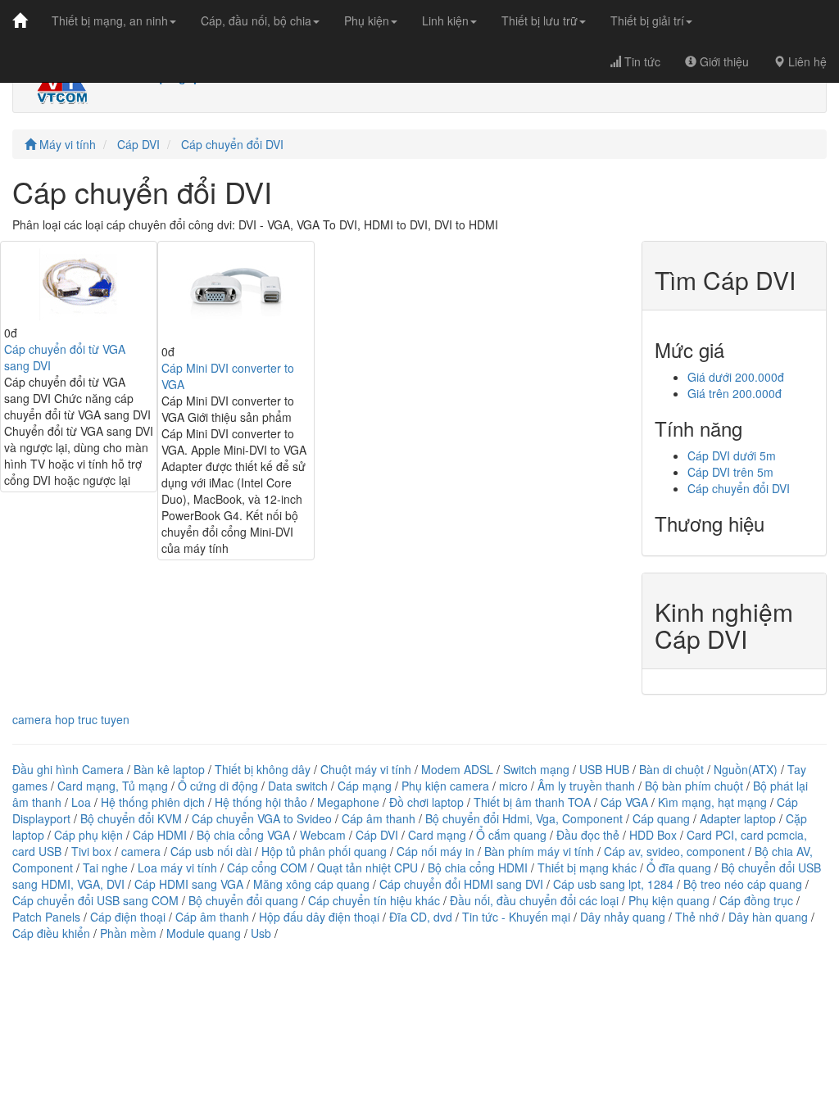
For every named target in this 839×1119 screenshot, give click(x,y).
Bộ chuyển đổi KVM (131, 818)
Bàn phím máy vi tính (539, 851)
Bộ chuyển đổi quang (243, 900)
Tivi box (91, 851)
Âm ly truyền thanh (586, 785)
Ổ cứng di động (218, 785)
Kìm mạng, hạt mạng (712, 802)
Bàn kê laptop (169, 769)
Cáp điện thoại (128, 916)
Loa (81, 802)
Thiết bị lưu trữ (539, 20)
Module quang (203, 933)
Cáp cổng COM (267, 867)
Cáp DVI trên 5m (730, 472)
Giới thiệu (722, 61)
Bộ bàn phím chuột (694, 785)
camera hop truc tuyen (70, 719)
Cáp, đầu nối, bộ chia (256, 20)
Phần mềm (128, 933)
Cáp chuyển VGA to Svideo (262, 818)
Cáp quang (661, 818)
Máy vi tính (66, 144)
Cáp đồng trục (756, 900)
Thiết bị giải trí (647, 20)
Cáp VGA (624, 802)
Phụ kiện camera (445, 785)
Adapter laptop (738, 818)
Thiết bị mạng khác (587, 867)
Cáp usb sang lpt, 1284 (613, 884)
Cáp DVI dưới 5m (731, 455)
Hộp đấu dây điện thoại (319, 916)
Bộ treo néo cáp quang (742, 884)
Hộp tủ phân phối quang (324, 851)
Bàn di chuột (671, 769)
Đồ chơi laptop (426, 802)
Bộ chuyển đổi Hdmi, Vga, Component (524, 818)
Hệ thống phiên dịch (153, 802)
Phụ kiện (366, 20)
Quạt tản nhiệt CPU (367, 867)
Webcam (323, 835)
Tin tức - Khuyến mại (516, 916)
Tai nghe (105, 867)
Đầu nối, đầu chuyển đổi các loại (534, 900)
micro (513, 785)
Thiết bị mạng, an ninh (110, 20)
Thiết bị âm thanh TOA (532, 802)
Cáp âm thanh (378, 818)
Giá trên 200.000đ (734, 393)
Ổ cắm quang (511, 835)
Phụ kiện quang (669, 900)
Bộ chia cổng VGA (245, 835)
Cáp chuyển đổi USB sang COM (95, 900)
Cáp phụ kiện (88, 835)
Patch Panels (46, 916)
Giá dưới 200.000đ (735, 377)
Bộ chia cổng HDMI (479, 867)
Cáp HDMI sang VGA (188, 884)
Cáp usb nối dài (211, 851)
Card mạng (437, 835)
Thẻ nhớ (697, 916)
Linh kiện (445, 20)
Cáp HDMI (160, 835)
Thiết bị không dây (263, 769)
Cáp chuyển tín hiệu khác (375, 900)
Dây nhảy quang (622, 916)
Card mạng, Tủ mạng (112, 785)
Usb (261, 933)
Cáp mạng (365, 785)
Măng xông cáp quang (311, 884)
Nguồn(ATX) (746, 769)
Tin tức (640, 61)
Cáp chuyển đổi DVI (232, 144)
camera (141, 851)
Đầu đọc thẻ (587, 835)
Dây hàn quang (768, 916)
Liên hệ (806, 61)
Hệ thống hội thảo (261, 802)
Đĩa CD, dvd (420, 916)
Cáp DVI (138, 144)
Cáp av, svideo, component (674, 851)
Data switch (298, 785)
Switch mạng (536, 769)
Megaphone (350, 802)
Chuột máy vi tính (365, 769)
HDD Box (653, 835)
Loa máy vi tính (177, 867)
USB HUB (604, 769)
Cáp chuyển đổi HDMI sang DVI (461, 884)
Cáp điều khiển (52, 933)
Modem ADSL (459, 769)
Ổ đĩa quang (678, 867)
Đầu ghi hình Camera (68, 769)
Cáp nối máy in (435, 851)
